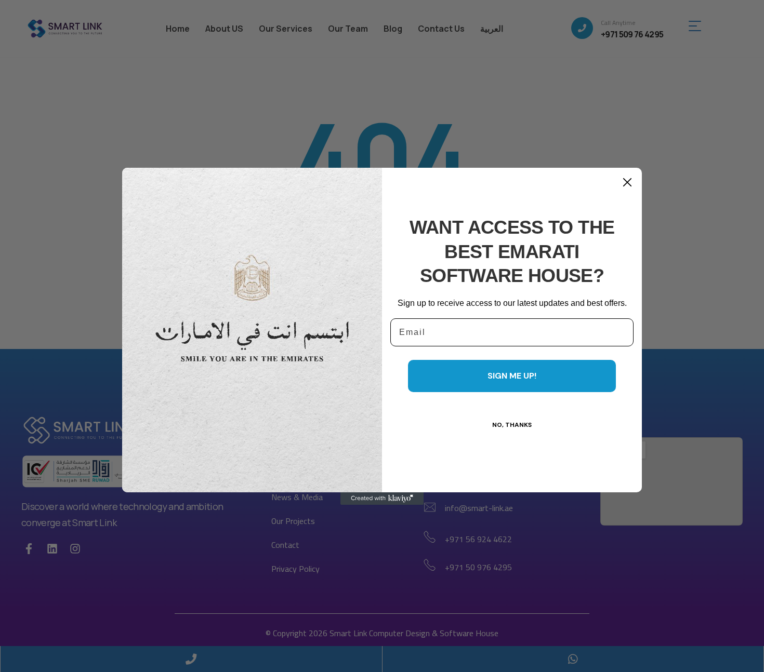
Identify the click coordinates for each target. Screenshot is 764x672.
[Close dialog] (627, 182)
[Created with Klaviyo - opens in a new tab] (382, 498)
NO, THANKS (512, 425)
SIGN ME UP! (512, 375)
